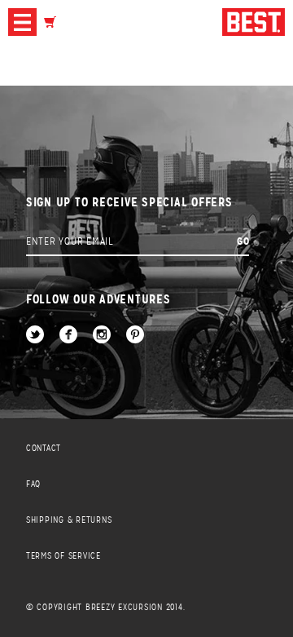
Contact (43, 448)
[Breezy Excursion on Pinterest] (135, 335)
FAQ (33, 484)
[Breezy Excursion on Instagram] (102, 335)
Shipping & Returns (69, 519)
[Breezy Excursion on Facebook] (68, 335)
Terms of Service (63, 555)
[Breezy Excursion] (253, 23)
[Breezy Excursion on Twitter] (35, 335)
